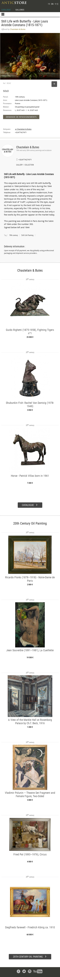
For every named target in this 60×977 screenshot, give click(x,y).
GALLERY (19, 165)
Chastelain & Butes (27, 147)
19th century (13, 235)
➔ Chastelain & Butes (23, 129)
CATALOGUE (6, 9)
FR (49, 4)
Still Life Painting (27, 235)
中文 (57, 4)
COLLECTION (29, 165)
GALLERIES (19, 9)
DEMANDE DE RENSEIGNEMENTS (21, 117)
